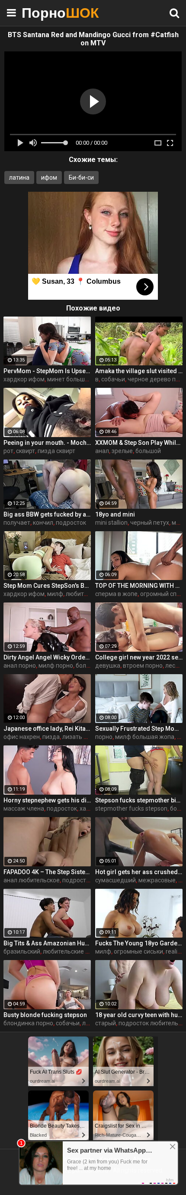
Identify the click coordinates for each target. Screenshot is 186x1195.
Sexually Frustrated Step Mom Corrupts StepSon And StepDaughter (139, 728)
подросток (71, 522)
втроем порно (143, 665)
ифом (49, 177)
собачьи (113, 379)
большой (148, 450)
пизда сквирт (56, 450)
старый (105, 1023)
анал (102, 450)
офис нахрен (21, 736)
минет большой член (77, 379)
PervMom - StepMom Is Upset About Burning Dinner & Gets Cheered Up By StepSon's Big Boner (47, 371)
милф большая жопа (144, 736)
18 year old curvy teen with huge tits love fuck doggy (139, 1014)
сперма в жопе (116, 593)
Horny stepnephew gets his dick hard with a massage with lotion (47, 800)
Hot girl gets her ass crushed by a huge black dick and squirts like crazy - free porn (139, 872)
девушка (107, 665)
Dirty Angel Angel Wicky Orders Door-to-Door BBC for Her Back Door (47, 657)
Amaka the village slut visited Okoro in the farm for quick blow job (139, 371)
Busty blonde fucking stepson (45, 1014)
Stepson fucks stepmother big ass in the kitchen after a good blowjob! (139, 800)
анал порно (19, 665)
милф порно (55, 665)
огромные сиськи (138, 951)
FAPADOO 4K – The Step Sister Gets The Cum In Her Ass (47, 872)
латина (19, 177)
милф (55, 593)
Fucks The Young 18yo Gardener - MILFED (139, 943)
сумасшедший (115, 880)
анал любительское (31, 880)
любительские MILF (70, 951)
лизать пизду (81, 736)
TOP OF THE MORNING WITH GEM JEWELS (139, 585)
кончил (43, 522)
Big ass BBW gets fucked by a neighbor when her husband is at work (47, 514)
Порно (43, 12)
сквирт (25, 450)
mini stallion (111, 522)
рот (8, 450)
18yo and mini (115, 514)
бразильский (21, 951)
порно (103, 736)
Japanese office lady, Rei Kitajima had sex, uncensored (47, 728)
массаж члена (23, 808)
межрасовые (157, 880)
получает (16, 522)
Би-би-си (81, 177)
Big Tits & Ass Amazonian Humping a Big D (47, 943)
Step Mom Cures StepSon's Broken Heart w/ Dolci (47, 585)
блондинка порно (28, 1023)
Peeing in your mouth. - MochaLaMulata (47, 442)
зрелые (122, 450)
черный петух (149, 522)
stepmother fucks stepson (131, 808)
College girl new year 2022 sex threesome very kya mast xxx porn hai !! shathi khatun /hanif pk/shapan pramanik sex (139, 657)
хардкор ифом (24, 379)
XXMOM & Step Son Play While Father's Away (139, 442)
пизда (51, 736)
